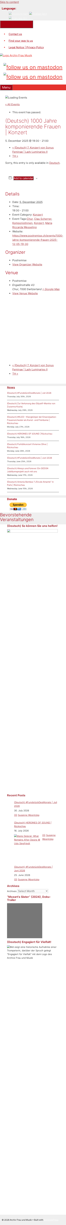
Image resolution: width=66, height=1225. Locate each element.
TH (15, 156)
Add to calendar (23, 178)
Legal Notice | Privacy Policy (26, 47)
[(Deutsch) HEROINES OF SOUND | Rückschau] (27, 847)
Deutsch (54, 162)
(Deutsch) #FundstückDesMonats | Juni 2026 (29, 458)
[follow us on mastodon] (33, 66)
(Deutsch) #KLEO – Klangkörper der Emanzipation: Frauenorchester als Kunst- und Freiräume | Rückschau (31, 420)
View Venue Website (25, 293)
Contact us (15, 34)
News (11, 387)
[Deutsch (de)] (18, 13)
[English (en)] (38, 13)
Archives (12, 891)
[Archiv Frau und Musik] (16, 55)
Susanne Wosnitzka (28, 815)
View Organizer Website (27, 264)
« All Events (12, 104)
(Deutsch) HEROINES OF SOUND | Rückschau (29, 433)
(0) (15, 815)
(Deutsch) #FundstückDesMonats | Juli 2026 (29, 393)
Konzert (38, 214)
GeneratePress (51, 1220)
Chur (30, 218)
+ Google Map (51, 289)
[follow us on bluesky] (33, 76)
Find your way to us (21, 40)
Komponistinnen (22, 223)
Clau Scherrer (42, 218)
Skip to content (9, 2)
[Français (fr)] (18, 18)
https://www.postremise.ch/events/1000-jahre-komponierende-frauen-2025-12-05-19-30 (37, 240)
